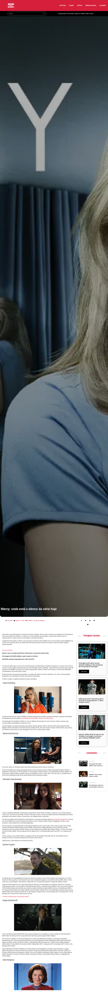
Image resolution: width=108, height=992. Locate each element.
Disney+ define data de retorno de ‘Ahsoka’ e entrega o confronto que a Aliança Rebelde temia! (91, 736)
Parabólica (30, 620)
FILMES (71, 5)
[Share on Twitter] (85, 620)
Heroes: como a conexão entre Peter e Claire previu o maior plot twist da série (25, 653)
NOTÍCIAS (62, 5)
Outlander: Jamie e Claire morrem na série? (95, 775)
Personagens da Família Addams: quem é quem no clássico (20, 656)
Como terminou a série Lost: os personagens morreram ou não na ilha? (96, 786)
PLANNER (102, 5)
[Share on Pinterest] (94, 620)
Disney (91, 13)
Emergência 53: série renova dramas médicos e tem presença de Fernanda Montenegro (91, 664)
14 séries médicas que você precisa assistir (15, 896)
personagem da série (60, 819)
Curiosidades (91, 753)
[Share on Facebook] (81, 620)
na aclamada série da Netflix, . (37, 718)
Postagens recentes (91, 636)
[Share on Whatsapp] (87, 624)
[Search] (43, 13)
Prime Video (70, 13)
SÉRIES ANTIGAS (90, 5)
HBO (87, 13)
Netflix (83, 13)
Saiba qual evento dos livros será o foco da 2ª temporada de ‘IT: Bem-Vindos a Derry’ (91, 700)
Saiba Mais (84, 671)
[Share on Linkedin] (89, 620)
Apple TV (77, 13)
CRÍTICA (79, 5)
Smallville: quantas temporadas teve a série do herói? (18, 659)
